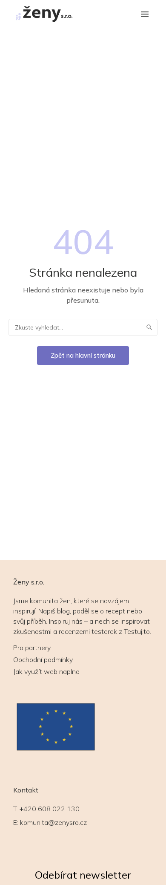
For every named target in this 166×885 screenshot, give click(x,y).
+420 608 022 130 (50, 808)
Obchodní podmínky (43, 659)
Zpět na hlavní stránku (83, 355)
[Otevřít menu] (144, 15)
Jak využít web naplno (46, 671)
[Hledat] (149, 327)
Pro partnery (32, 647)
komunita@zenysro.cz (53, 822)
